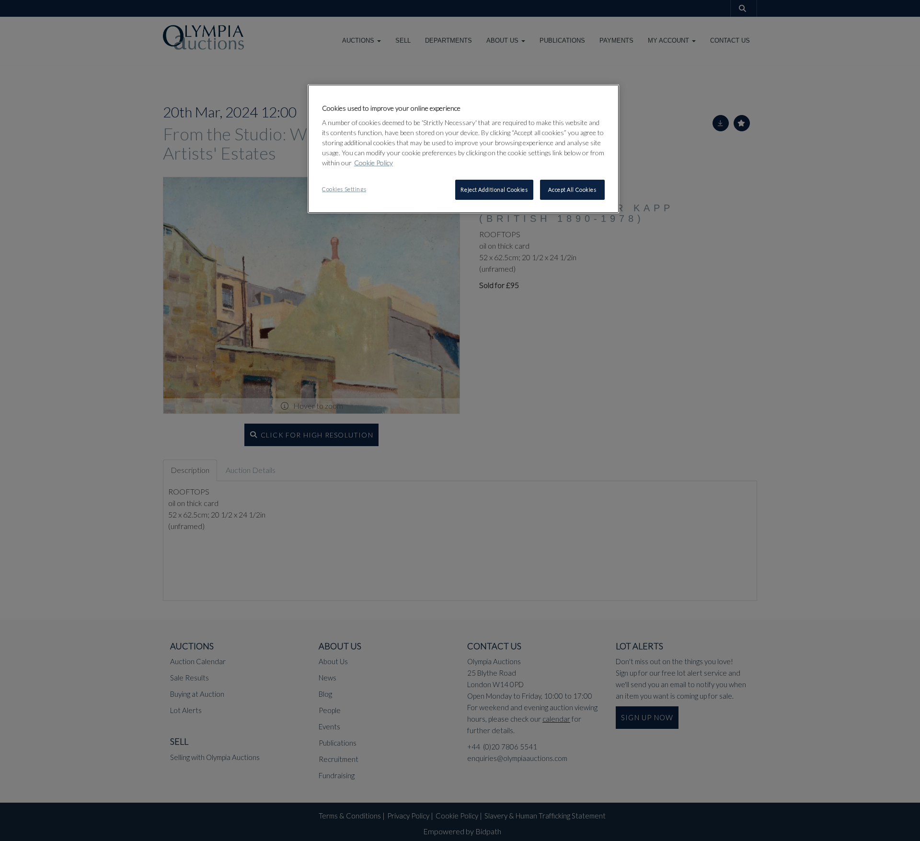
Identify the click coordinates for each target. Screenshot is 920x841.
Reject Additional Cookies (494, 189)
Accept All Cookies (572, 189)
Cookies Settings (344, 189)
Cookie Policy (373, 163)
